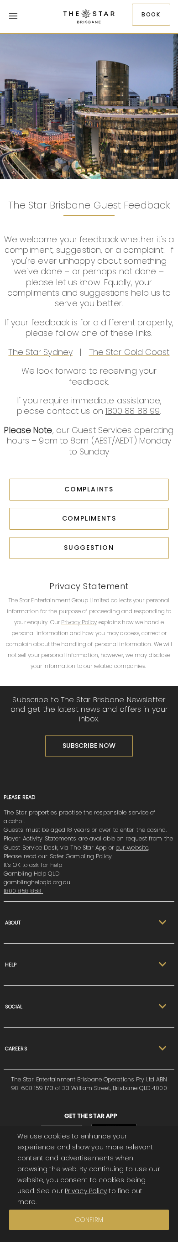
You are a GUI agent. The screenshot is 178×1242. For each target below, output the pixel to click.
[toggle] (161, 922)
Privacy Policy (79, 622)
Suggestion (89, 547)
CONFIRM (89, 1219)
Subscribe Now (89, 745)
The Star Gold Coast (129, 352)
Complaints (89, 489)
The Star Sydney (40, 352)
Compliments (89, 518)
